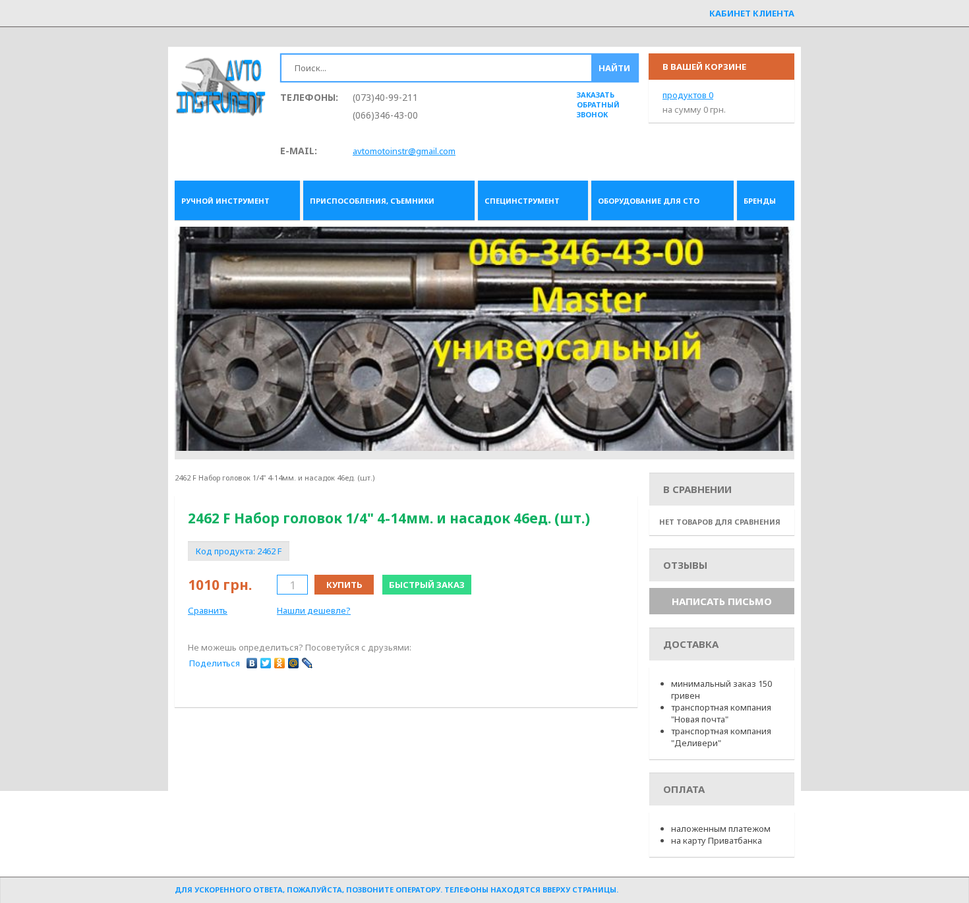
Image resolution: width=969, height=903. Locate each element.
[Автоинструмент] (221, 88)
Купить (344, 585)
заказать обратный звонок (598, 104)
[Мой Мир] (294, 663)
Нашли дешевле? (314, 610)
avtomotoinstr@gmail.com (404, 151)
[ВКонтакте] (252, 663)
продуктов (687, 95)
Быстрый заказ (427, 585)
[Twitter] (266, 663)
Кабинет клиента (751, 13)
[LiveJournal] (307, 663)
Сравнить (207, 610)
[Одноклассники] (280, 663)
